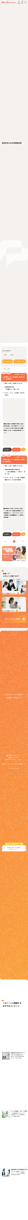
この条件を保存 (8, 361)
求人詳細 (6, 449)
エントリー (16, 449)
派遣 (3, 372)
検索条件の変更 (20, 361)
